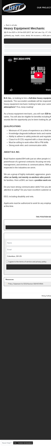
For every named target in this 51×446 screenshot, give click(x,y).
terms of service (25, 262)
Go (15, 443)
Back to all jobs (11, 25)
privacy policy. (41, 262)
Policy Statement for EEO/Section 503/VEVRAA (25, 284)
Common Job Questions (25, 443)
